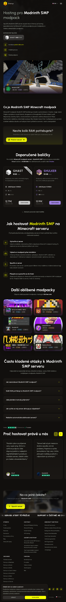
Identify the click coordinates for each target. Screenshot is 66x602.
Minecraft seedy (7, 541)
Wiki (25, 570)
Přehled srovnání (7, 559)
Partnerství (6, 533)
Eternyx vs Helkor (7, 576)
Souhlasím (35, 597)
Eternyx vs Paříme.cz (8, 578)
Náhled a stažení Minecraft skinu (53, 528)
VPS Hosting (27, 533)
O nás (4, 525)
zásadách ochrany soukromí (11, 593)
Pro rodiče (26, 562)
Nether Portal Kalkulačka (51, 533)
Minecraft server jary (50, 525)
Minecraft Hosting (28, 528)
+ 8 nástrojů (48, 550)
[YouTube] (49, 589)
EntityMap (51, 597)
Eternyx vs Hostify (7, 568)
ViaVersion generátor (50, 539)
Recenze (5, 530)
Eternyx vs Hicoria (7, 565)
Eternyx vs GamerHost (9, 573)
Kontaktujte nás (28, 559)
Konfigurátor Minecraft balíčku (52, 530)
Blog (4, 539)
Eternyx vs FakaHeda (8, 562)
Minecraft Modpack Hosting (31, 525)
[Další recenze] (61, 434)
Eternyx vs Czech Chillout (9, 570)
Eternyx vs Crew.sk (8, 581)
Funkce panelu (7, 528)
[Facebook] (57, 589)
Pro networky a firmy (8, 536)
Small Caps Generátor (50, 536)
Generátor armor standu (51, 547)
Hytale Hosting (27, 530)
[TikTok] (53, 589)
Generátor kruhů (49, 544)
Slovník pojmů (27, 568)
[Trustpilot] (61, 589)
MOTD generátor (49, 541)
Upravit (13, 597)
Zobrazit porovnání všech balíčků (34, 212)
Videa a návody (28, 565)
